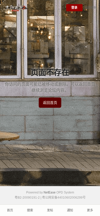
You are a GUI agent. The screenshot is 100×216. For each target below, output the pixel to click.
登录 (74, 7)
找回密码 (91, 7)
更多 (90, 210)
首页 (10, 210)
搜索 (30, 210)
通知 (70, 210)
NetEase (50, 192)
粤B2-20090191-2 (27, 197)
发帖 (50, 210)
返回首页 (50, 103)
